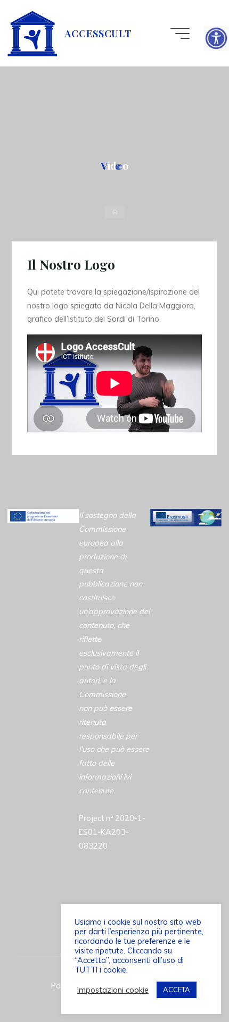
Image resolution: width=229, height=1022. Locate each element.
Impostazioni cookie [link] (113, 990)
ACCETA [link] (176, 989)
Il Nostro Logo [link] (71, 264)
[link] (216, 38)
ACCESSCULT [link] (98, 33)
